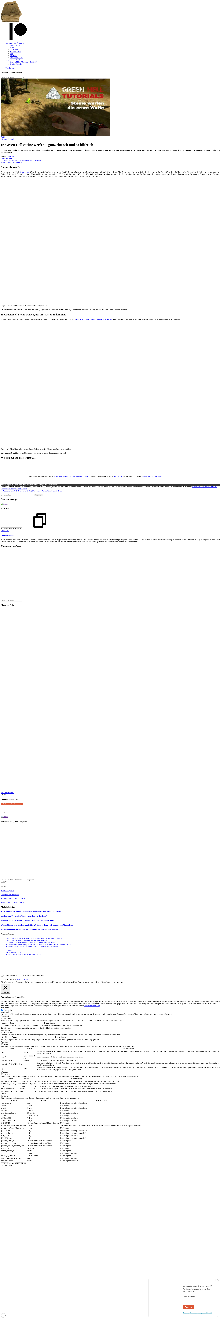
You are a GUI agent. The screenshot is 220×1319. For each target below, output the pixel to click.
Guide (3, 137)
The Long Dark (15, 45)
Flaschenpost (10, 68)
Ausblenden (11, 156)
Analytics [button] (4, 1042)
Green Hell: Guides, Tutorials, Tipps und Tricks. (71, 476)
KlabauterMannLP (7, 793)
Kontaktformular (16, 64)
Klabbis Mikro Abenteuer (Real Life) (23, 62)
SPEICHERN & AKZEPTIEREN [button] (13, 1163)
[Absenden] (23, 77)
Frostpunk (13, 56)
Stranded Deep (15, 52)
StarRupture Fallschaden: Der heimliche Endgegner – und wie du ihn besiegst (31, 911)
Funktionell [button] (5, 1016)
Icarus (12, 47)
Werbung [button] (4, 1072)
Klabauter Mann (7, 535)
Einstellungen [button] (106, 982)
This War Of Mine (16, 58)
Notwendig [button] (5, 1008)
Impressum (9, 950)
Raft (11, 54)
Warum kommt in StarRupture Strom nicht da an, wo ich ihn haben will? (29, 929)
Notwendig (8, 1010)
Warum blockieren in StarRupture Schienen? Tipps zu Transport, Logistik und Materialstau (37, 925)
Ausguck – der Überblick (15, 43)
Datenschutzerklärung (13, 952)
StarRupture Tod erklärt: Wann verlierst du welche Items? (24, 916)
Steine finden (24, 172)
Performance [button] (5, 1030)
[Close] (217, 1279)
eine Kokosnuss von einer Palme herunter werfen (94, 319)
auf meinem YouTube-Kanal (152, 476)
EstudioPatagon (22, 979)
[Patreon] (18, 39)
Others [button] (3, 1094)
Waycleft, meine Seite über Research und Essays (23, 955)
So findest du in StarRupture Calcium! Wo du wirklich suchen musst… (28, 920)
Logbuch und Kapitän (13, 60)
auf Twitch (118, 476)
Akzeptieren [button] (118, 982)
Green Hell (14, 50)
